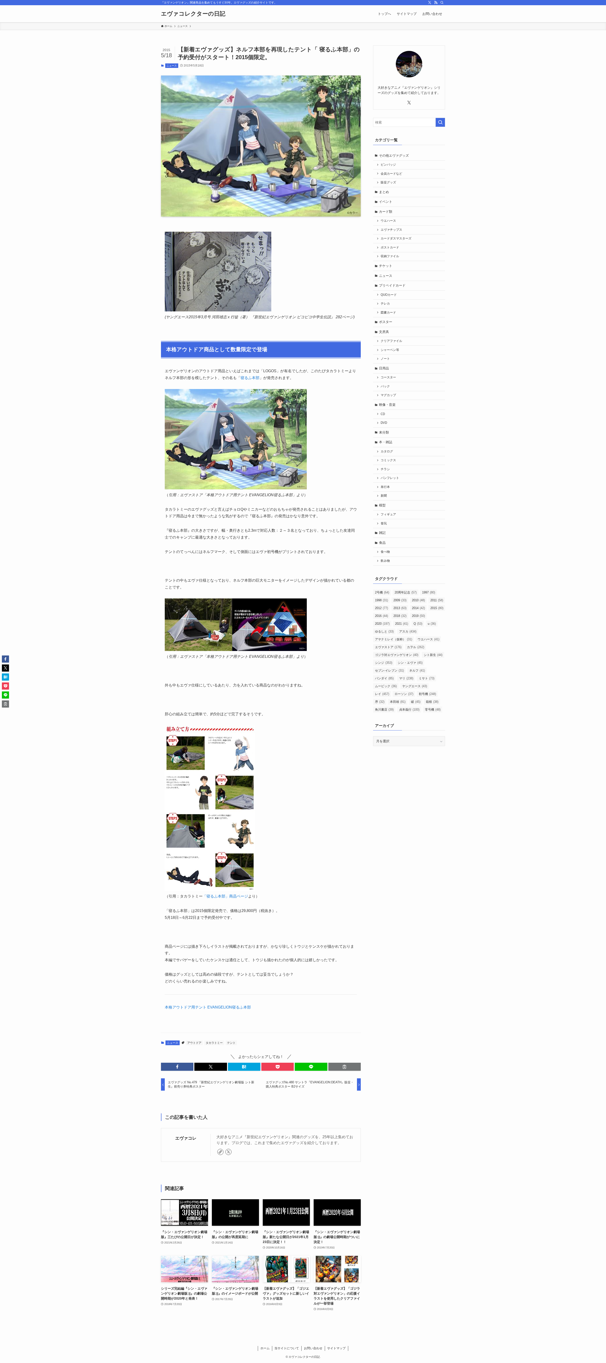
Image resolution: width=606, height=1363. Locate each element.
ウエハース (388, 220)
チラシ (385, 469)
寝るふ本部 (250, 378)
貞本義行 (409, 709)
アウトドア (194, 1042)
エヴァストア (388, 647)
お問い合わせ (313, 1348)
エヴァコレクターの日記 (193, 14)
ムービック (386, 686)
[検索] (442, 2)
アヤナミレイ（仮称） (393, 639)
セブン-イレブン (389, 670)
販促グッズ (388, 182)
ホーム (265, 1348)
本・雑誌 (385, 442)
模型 (382, 505)
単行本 (385, 487)
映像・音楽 (387, 405)
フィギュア (388, 514)
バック (385, 386)
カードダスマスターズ (396, 238)
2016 (381, 616)
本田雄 (397, 702)
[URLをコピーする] (344, 1067)
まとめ (384, 192)
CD (383, 414)
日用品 (384, 368)
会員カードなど (391, 173)
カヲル (415, 647)
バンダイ (384, 678)
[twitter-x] (430, 2)
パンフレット (390, 478)
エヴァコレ (185, 1138)
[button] (177, 1067)
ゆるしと (384, 631)
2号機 (382, 592)
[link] (220, 1152)
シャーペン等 (390, 350)
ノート (385, 358)
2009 (399, 600)
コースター (388, 377)
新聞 (384, 495)
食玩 (384, 523)
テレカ (385, 303)
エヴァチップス (391, 229)
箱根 (432, 702)
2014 (418, 608)
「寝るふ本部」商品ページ (225, 896)
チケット (385, 266)
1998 (381, 600)
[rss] (436, 2)
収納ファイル (390, 256)
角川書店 (384, 709)
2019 (418, 616)
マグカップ (388, 395)
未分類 (384, 432)
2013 (399, 608)
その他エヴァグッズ (394, 155)
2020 (382, 623)
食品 (382, 542)
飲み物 (385, 560)
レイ (382, 694)
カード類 (385, 211)
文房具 (384, 332)
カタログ (387, 451)
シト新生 (433, 655)
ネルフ (417, 670)
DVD (384, 423)
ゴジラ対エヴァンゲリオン (396, 655)
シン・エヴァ (410, 662)
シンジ (383, 662)
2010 (418, 600)
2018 (399, 616)
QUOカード (389, 294)
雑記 (382, 533)
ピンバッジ (388, 164)
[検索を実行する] (440, 122)
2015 (436, 608)
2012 (381, 608)
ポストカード (390, 247)
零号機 (433, 709)
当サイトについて (286, 1348)
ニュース (171, 65)
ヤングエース (414, 686)
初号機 (427, 694)
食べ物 (385, 551)
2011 (436, 600)
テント (231, 1042)
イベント (385, 202)
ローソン (404, 694)
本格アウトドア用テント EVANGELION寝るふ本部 (208, 1007)
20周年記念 (406, 592)
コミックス (388, 460)
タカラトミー (214, 1042)
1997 (428, 592)
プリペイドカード (392, 285)
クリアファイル (391, 341)
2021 (401, 623)
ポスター (385, 322)
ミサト (426, 678)
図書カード (388, 312)
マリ (406, 678)
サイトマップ (336, 1348)
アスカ (407, 631)
